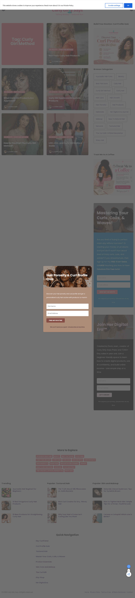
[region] (67, 5)
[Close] (89, 269)
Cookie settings (114, 5)
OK (128, 5)
